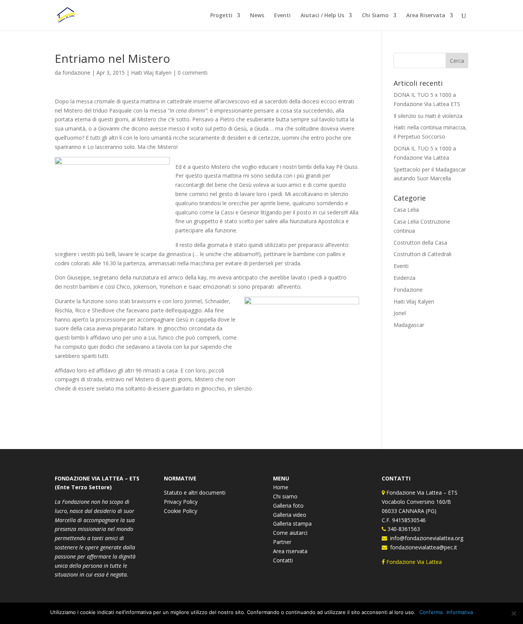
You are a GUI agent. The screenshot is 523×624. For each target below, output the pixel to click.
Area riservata (290, 551)
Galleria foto (288, 505)
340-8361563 (403, 529)
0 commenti (193, 72)
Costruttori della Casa (420, 242)
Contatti (283, 560)
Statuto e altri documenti (195, 492)
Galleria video (289, 514)
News (257, 16)
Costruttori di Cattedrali (422, 254)
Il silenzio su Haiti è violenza (428, 115)
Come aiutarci (290, 532)
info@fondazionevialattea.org (425, 538)
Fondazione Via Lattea (414, 561)
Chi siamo (285, 496)
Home (280, 487)
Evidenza (404, 277)
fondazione (76, 72)
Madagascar (409, 324)
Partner (282, 542)
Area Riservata (425, 16)
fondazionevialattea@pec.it (422, 547)
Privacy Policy (181, 501)
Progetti (221, 16)
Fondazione (408, 289)
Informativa (459, 612)
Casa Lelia (406, 209)
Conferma (431, 612)
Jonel (400, 313)
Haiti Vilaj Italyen (151, 72)
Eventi (282, 16)
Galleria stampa (292, 523)
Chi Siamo (375, 16)
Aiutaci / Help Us (322, 16)
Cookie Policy (180, 511)
